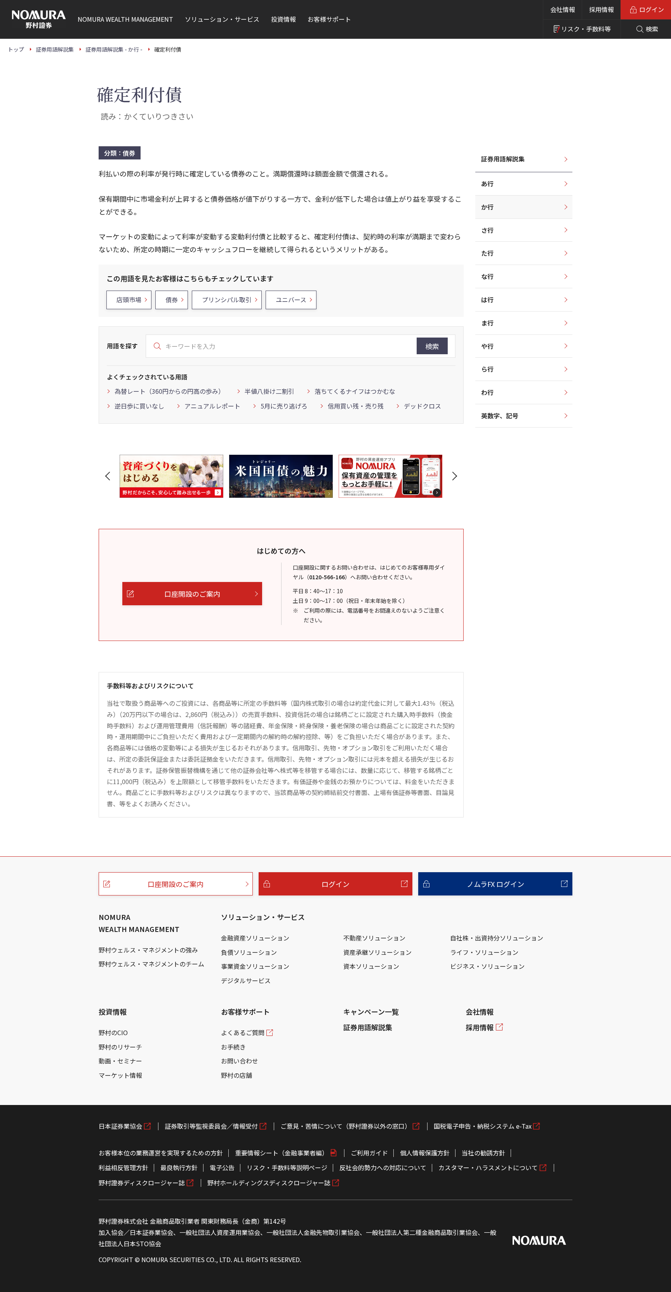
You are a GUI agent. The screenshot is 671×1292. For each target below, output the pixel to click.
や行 (487, 346)
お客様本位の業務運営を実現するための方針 (161, 1152)
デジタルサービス (246, 980)
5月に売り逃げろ (284, 405)
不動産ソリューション (374, 937)
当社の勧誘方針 (483, 1152)
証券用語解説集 (503, 158)
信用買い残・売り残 (356, 405)
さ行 (487, 230)
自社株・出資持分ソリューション (496, 937)
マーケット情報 (120, 1075)
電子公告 (222, 1167)
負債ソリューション (249, 952)
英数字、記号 (499, 415)
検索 (432, 346)
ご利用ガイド (369, 1152)
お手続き (233, 1046)
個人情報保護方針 (425, 1152)
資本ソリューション (371, 966)
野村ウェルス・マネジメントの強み (148, 949)
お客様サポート (245, 1011)
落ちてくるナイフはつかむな (355, 391)
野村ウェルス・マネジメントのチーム (151, 963)
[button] (109, 476)
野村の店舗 (236, 1075)
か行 (487, 206)
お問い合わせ (239, 1060)
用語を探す (122, 345)
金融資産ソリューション (255, 937)
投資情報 (113, 1011)
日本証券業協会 (120, 1126)
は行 (487, 299)
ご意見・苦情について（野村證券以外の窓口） (345, 1126)
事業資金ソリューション (255, 966)
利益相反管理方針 (123, 1167)
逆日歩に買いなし (139, 405)
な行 (487, 276)
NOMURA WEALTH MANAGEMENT (139, 923)
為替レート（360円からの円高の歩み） (169, 391)
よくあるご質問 (242, 1032)
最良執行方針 (179, 1167)
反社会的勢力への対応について (382, 1167)
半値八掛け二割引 (269, 391)
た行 (487, 253)
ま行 (487, 322)
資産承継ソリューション (377, 952)
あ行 (487, 183)
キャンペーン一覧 (371, 1011)
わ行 (487, 392)
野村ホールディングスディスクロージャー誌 (268, 1182)
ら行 (487, 369)
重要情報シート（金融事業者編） (281, 1152)
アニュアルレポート (212, 405)
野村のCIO (113, 1032)
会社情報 (562, 9)
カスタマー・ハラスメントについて (488, 1167)
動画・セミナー (120, 1060)
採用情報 (601, 9)
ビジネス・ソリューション (487, 966)
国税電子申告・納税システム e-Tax (483, 1126)
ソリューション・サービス (263, 917)
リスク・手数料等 (586, 28)
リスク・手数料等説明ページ (287, 1167)
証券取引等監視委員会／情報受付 (211, 1126)
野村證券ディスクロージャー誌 (142, 1182)
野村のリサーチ (120, 1046)
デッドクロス (422, 405)
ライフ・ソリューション (484, 952)
